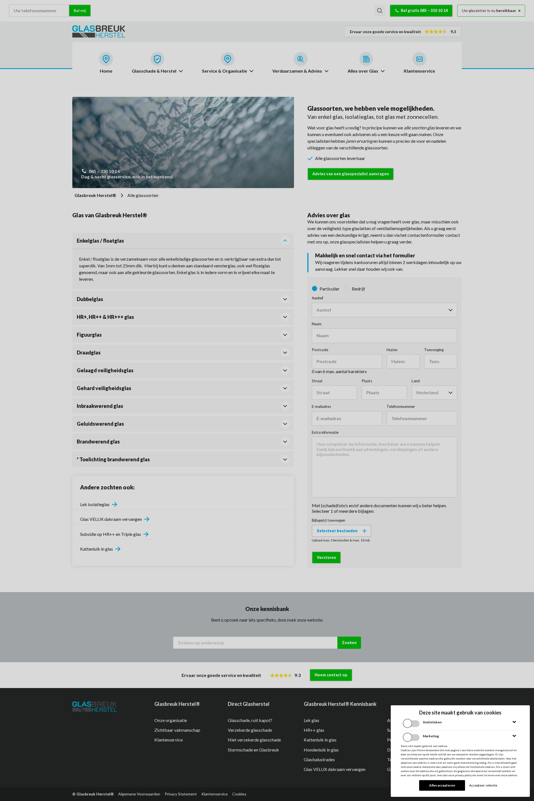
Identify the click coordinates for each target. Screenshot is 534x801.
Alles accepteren (442, 785)
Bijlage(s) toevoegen (328, 520)
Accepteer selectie (483, 785)
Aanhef (317, 298)
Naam (317, 324)
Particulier (330, 288)
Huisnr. (392, 349)
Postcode (320, 349)
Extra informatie (325, 432)
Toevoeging (434, 349)
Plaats (367, 381)
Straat (317, 381)
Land (416, 381)
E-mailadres (321, 406)
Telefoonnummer (401, 406)
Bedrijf (358, 288)
